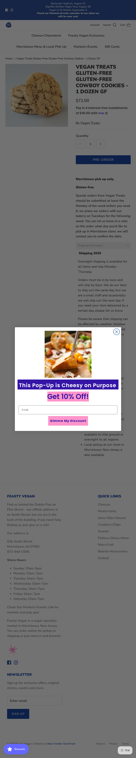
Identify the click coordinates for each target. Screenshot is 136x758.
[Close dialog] (117, 332)
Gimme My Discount (68, 421)
